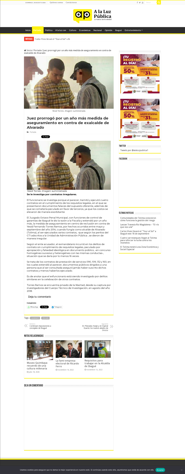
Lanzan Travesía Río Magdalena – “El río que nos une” (139, 225)
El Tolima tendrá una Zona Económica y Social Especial (139, 248)
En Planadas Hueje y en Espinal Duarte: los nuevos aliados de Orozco (95, 327)
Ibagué (118, 30)
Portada (37, 30)
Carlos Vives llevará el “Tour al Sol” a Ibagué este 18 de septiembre (64, 39)
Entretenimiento (133, 30)
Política (48, 30)
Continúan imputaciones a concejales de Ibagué (40, 326)
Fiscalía (46, 318)
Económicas (84, 30)
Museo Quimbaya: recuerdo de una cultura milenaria (37, 365)
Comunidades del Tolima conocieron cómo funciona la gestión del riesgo (138, 219)
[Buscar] (159, 2)
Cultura (72, 30)
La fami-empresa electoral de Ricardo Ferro (67, 363)
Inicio (28, 30)
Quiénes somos (56, 2)
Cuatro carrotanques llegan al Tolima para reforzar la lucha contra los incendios (138, 240)
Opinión (108, 30)
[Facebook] (137, 2)
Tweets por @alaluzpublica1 (134, 150)
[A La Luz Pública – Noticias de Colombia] (92, 15)
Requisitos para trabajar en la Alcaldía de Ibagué (97, 363)
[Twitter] (140, 2)
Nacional (97, 30)
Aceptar (160, 470)
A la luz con (60, 30)
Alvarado (35, 318)
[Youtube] (143, 2)
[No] (181, 470)
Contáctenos (71, 2)
